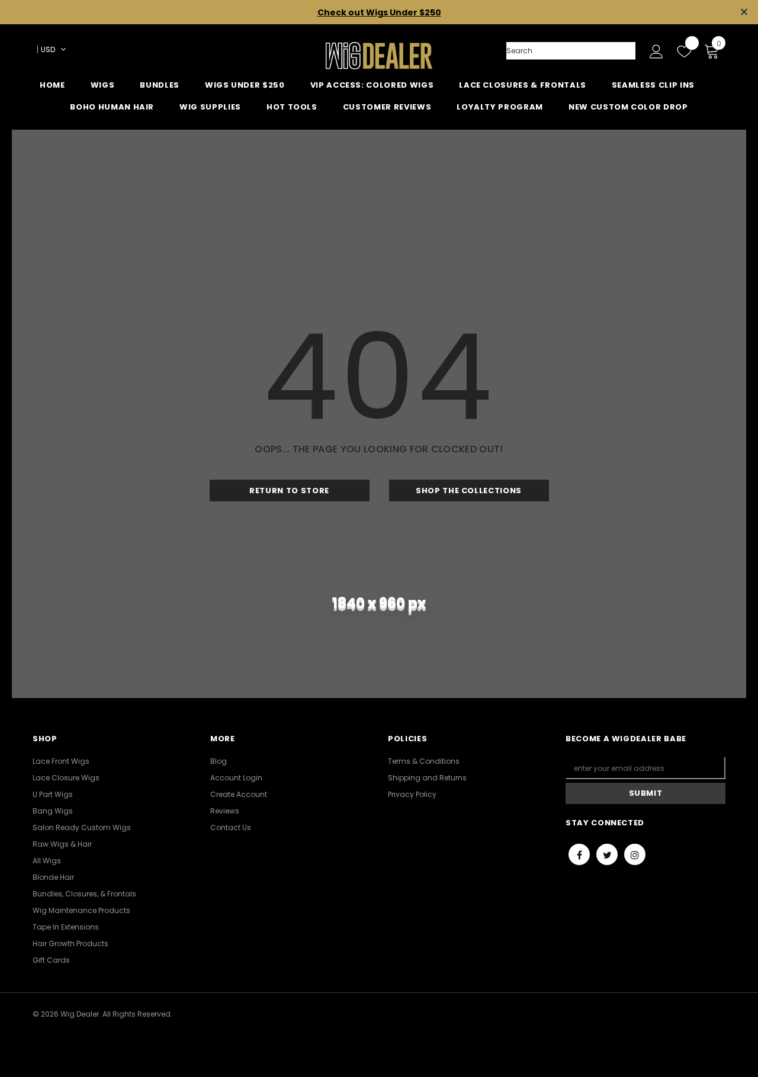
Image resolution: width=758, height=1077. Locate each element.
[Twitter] (607, 854)
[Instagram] (634, 854)
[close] (744, 12)
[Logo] (379, 55)
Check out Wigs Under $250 (379, 12)
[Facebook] (579, 854)
